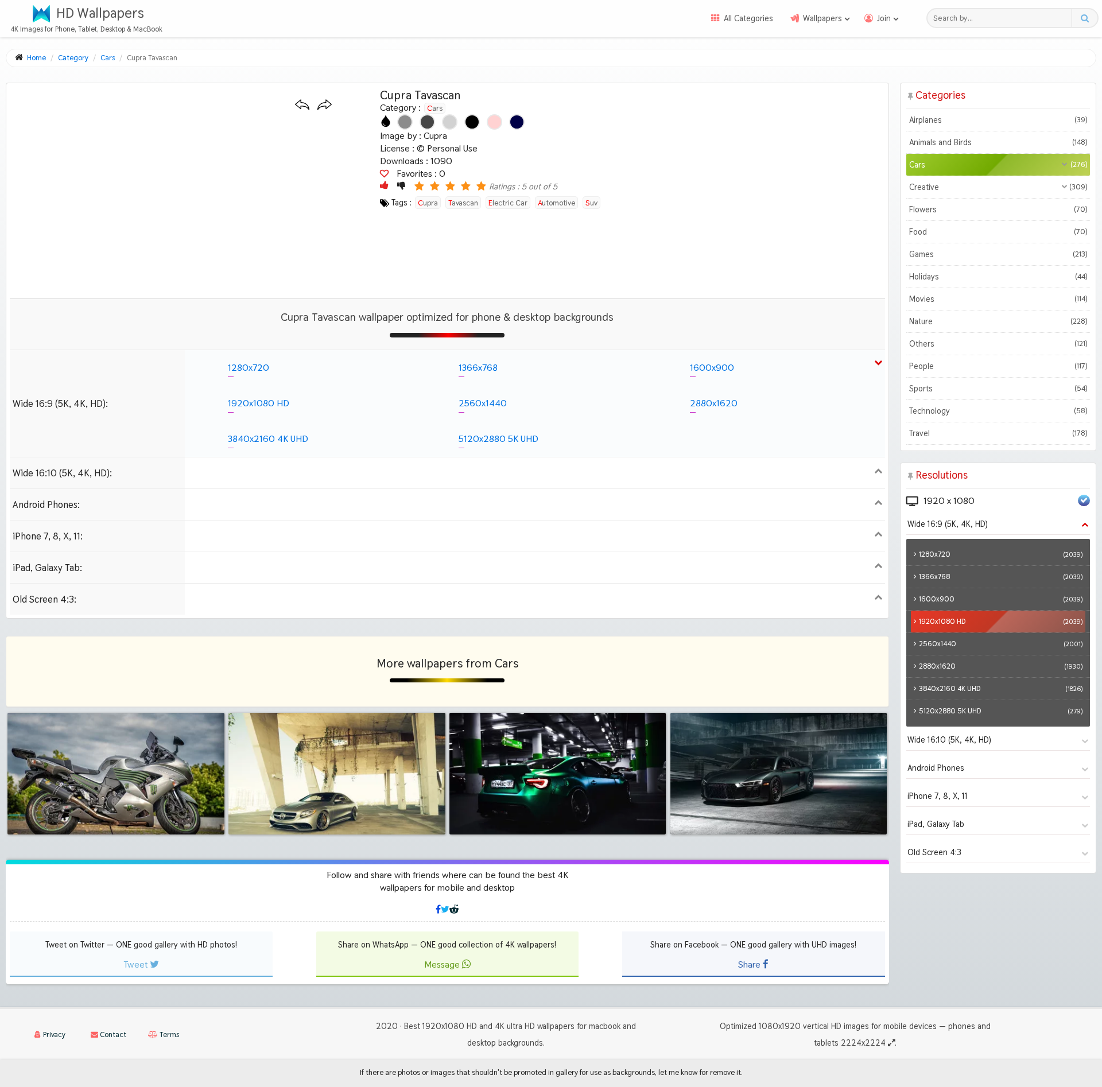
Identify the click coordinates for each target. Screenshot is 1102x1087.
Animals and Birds (998, 142)
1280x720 (248, 368)
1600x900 (712, 368)
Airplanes (998, 120)
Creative (998, 187)
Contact (112, 1034)
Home (36, 58)
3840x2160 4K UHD (268, 439)
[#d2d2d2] (449, 122)
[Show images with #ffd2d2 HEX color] (494, 122)
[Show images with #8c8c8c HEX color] (405, 122)
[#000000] (472, 122)
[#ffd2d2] (494, 122)
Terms (168, 1034)
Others (998, 344)
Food (998, 232)
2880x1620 (714, 403)
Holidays (998, 276)
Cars (435, 108)
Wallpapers (822, 18)
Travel (998, 433)
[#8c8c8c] (405, 122)
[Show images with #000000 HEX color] (472, 122)
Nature (998, 321)
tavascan (463, 202)
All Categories (748, 18)
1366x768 (478, 368)
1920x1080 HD (258, 403)
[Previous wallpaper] (302, 105)
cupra (428, 202)
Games (998, 254)
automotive (556, 202)
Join (884, 18)
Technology (998, 411)
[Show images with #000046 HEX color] (517, 122)
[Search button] (1084, 18)
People (998, 366)
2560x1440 (483, 403)
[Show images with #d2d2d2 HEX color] (449, 122)
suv (591, 202)
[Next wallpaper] (324, 105)
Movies (998, 299)
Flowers (998, 209)
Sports (998, 388)
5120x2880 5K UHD (498, 439)
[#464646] (427, 122)
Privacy (53, 1034)
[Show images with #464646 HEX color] (427, 122)
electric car (507, 202)
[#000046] (517, 122)
